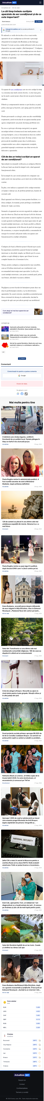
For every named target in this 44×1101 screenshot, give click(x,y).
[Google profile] (17, 394)
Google (23, 375)
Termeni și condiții (22, 1092)
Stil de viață (15, 8)
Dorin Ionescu (6, 21)
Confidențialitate (22, 1088)
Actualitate (9, 2)
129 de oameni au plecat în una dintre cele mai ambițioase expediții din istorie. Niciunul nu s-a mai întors (20, 524)
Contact (22, 1084)
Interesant (5, 529)
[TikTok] (26, 393)
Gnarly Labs (14, 1098)
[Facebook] (22, 394)
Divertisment (6, 783)
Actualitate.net (5, 8)
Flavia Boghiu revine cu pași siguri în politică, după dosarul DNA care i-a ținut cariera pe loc (20, 567)
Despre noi (22, 1080)
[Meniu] (40, 3)
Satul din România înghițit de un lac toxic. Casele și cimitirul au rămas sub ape (21, 946)
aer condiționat (16, 89)
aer (3, 352)
